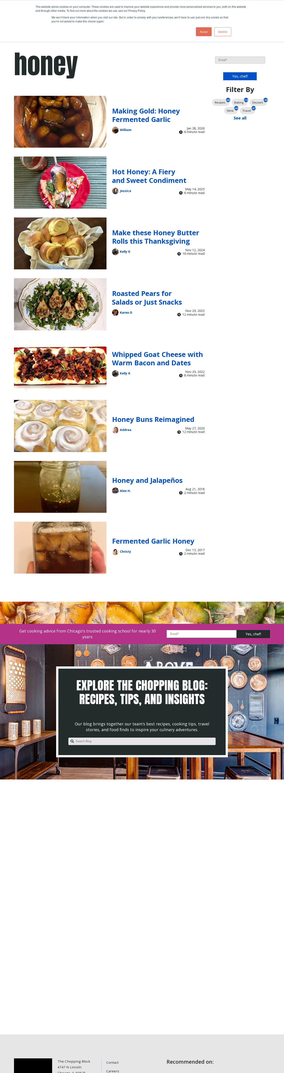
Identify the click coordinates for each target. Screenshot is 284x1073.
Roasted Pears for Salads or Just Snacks (147, 298)
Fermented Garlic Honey (153, 541)
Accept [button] (204, 31)
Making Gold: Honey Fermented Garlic (146, 115)
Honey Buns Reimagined (153, 419)
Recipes (222, 101)
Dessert (259, 101)
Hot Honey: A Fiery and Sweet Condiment (149, 176)
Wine (232, 110)
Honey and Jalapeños (147, 480)
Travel (249, 110)
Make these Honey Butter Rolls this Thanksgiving (155, 237)
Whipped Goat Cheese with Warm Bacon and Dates (157, 359)
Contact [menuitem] (112, 1062)
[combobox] (142, 741)
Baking (240, 101)
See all (240, 118)
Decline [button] (222, 31)
